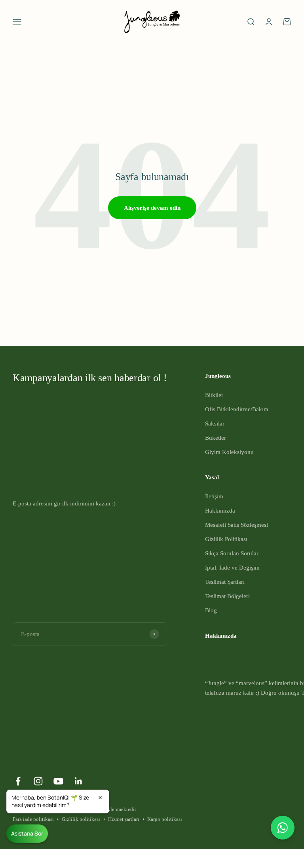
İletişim (214, 496)
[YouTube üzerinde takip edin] (58, 781)
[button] (57, 801)
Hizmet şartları (123, 819)
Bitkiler (214, 395)
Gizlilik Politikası (226, 539)
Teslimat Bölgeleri (227, 596)
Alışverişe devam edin (152, 208)
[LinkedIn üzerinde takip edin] (78, 781)
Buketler (215, 438)
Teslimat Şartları (225, 582)
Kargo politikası (164, 819)
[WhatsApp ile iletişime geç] (282, 828)
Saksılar (214, 423)
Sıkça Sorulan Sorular (231, 553)
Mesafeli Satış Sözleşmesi (236, 525)
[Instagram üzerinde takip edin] (38, 781)
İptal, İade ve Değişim (232, 567)
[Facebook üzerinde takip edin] (18, 781)
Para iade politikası (33, 819)
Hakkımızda (220, 510)
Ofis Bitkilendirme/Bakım (236, 409)
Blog (211, 610)
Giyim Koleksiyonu (229, 452)
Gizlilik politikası (81, 819)
